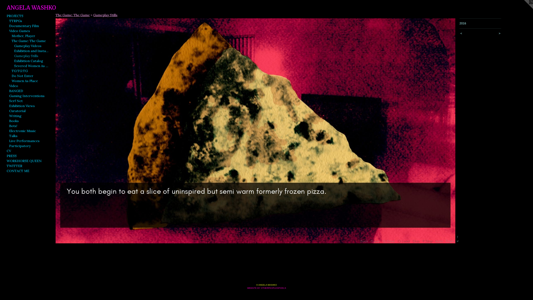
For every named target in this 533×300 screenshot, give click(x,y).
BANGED (16, 91)
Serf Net (16, 101)
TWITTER (14, 166)
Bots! (13, 126)
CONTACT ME (18, 171)
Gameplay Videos (27, 46)
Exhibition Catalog (28, 61)
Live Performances (24, 141)
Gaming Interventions (27, 96)
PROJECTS (15, 16)
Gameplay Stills (26, 56)
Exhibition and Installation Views (31, 51)
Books (14, 121)
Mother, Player (23, 36)
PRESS (12, 156)
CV (9, 151)
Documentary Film (24, 26)
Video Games (19, 31)
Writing (15, 116)
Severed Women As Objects (31, 66)
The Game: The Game (29, 41)
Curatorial (17, 111)
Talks (13, 136)
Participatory (20, 146)
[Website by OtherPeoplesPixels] (524, 8)
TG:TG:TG (20, 71)
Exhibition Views (22, 106)
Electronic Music (22, 131)
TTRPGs (15, 21)
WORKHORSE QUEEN (24, 161)
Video (13, 86)
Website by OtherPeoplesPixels (266, 288)
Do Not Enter (22, 76)
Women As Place (25, 81)
